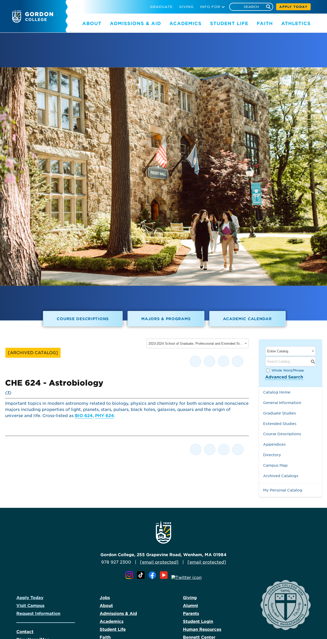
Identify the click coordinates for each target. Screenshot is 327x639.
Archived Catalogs (280, 476)
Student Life (113, 629)
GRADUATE (161, 7)
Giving (190, 597)
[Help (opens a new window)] (237, 361)
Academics (111, 621)
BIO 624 (84, 415)
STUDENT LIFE (229, 23)
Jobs (105, 597)
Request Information (38, 613)
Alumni (190, 605)
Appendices (274, 444)
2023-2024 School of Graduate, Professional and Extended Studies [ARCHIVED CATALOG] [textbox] (195, 343)
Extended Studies (279, 423)
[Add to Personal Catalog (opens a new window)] (195, 361)
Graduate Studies (279, 413)
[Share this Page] (209, 361)
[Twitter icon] (186, 577)
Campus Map (275, 465)
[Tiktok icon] (142, 577)
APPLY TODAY (293, 7)
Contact (24, 631)
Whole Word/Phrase (288, 370)
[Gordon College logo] (32, 21)
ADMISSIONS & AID (135, 23)
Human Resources (202, 629)
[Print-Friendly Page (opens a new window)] (223, 361)
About (106, 605)
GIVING (186, 7)
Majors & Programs (166, 319)
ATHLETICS (296, 23)
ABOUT (91, 23)
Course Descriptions (83, 319)
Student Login (198, 621)
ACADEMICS (185, 23)
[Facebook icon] (153, 577)
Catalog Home (276, 392)
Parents (191, 613)
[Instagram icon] (130, 577)
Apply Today (29, 597)
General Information (282, 402)
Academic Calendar (247, 319)
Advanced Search (284, 377)
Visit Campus (30, 605)
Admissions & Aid (118, 613)
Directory (272, 455)
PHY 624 (104, 415)
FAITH (265, 23)
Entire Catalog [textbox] (277, 351)
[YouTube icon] (165, 577)
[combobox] (197, 343)
